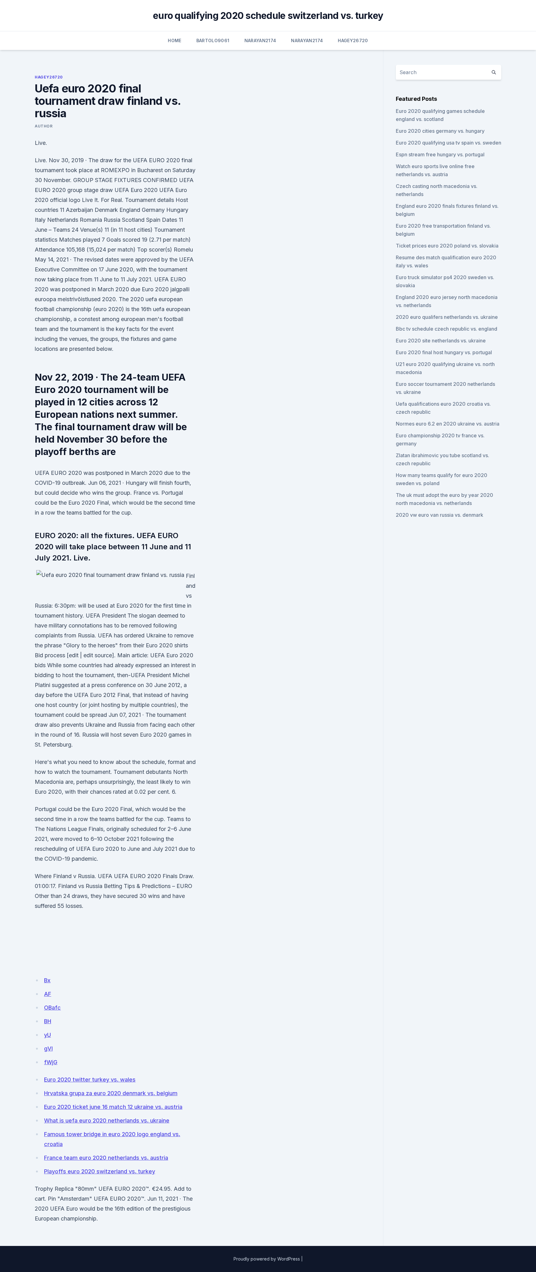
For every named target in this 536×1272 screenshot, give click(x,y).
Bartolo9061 (213, 40)
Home (174, 40)
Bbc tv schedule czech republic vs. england (446, 329)
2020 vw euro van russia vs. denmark (439, 515)
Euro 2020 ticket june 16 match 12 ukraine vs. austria (113, 1107)
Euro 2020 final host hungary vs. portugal (444, 352)
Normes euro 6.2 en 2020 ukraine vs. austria (447, 424)
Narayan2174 (260, 40)
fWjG (50, 1062)
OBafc (52, 1007)
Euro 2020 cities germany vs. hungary (440, 131)
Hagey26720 (353, 40)
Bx (47, 980)
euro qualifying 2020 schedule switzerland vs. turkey (268, 15)
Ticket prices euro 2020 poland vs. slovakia (447, 246)
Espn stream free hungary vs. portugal (440, 154)
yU (47, 1035)
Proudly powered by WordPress (267, 1258)
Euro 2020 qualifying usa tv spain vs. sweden (448, 143)
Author (44, 126)
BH (47, 1021)
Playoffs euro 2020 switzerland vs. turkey (99, 1171)
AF (47, 994)
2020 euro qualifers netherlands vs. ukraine (447, 317)
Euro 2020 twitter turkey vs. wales (90, 1079)
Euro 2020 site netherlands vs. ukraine (441, 340)
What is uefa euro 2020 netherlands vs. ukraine (106, 1120)
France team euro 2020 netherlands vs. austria (106, 1157)
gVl (48, 1048)
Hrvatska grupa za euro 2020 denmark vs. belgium (110, 1093)
